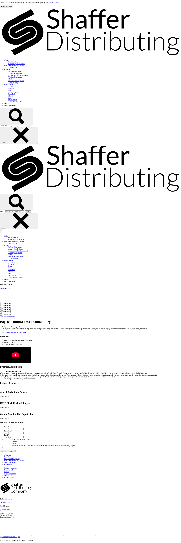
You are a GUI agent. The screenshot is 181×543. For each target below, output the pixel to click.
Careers (6, 472)
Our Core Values (13, 62)
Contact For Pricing (6, 332)
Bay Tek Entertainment (7, 317)
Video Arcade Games (15, 101)
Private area (8, 464)
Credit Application (10, 105)
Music (10, 79)
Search (2, 126)
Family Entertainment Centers (14, 66)
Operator (14, 441)
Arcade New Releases (15, 73)
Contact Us (8, 475)
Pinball (10, 96)
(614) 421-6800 (5, 510)
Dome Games (12, 92)
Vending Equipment (15, 77)
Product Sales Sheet (20, 332)
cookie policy (54, 2)
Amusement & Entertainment (18, 75)
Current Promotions (10, 468)
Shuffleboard (12, 100)
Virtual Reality (13, 83)
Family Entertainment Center (20, 439)
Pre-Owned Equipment (11, 459)
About (6, 60)
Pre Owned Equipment (16, 81)
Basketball (11, 88)
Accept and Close (6, 6)
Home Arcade (8, 84)
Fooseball (11, 94)
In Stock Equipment (15, 71)
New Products (9, 457)
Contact (6, 103)
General (13, 443)
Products (7, 69)
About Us (7, 455)
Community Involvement (16, 64)
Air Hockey (12, 86)
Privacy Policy (9, 477)
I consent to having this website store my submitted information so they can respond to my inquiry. (43, 446)
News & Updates (10, 474)
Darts (10, 90)
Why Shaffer (12, 67)
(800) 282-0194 (5, 288)
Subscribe (4, 451)
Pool (9, 98)
